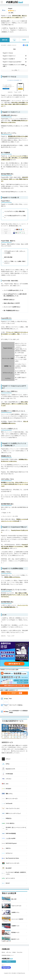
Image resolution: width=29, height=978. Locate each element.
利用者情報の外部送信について (8, 955)
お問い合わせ (8, 952)
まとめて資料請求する (12, 693)
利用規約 (14, 952)
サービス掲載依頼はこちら (8, 961)
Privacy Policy (19, 952)
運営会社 (3, 952)
